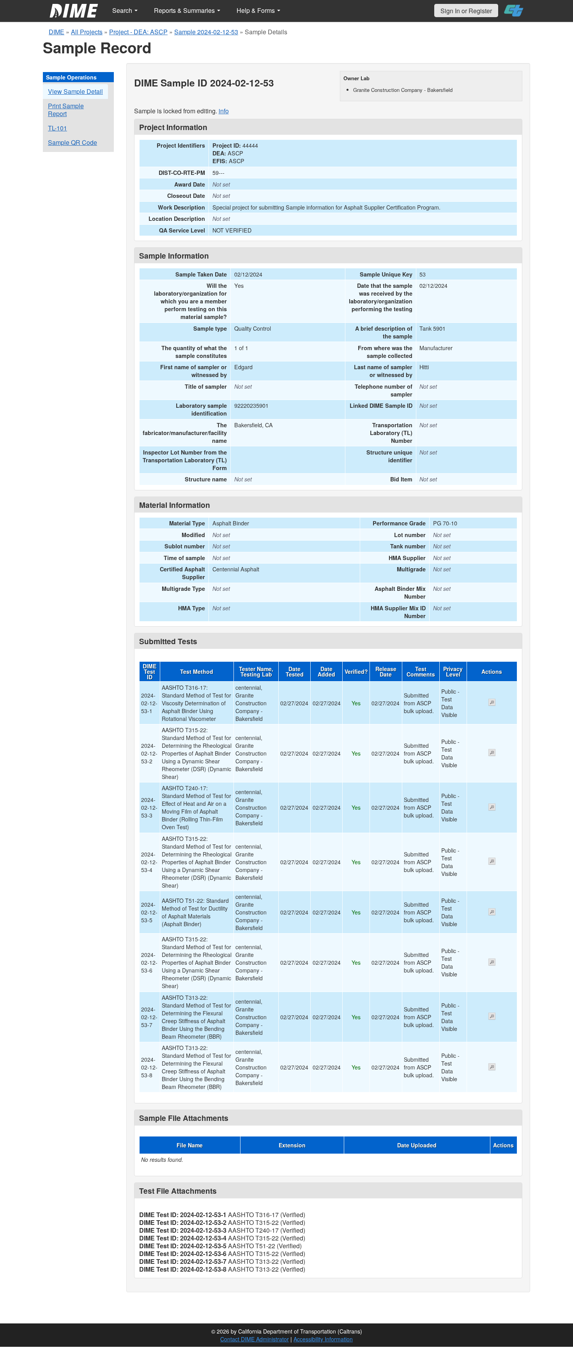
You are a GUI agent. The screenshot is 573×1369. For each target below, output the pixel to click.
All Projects (87, 31)
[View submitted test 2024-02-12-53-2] (491, 753)
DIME (56, 31)
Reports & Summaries (185, 10)
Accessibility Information (323, 1339)
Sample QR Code (72, 142)
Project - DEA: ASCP (138, 31)
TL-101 (57, 127)
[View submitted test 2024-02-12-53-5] (491, 912)
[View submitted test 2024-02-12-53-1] (491, 703)
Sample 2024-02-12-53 (206, 31)
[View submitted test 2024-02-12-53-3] (491, 808)
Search (123, 10)
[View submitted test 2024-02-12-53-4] (491, 862)
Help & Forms (256, 10)
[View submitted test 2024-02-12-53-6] (491, 963)
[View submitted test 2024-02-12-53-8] (491, 1067)
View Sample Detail (75, 91)
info (224, 110)
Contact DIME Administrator (254, 1339)
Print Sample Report (66, 109)
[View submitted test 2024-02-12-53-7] (491, 1017)
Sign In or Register (466, 10)
